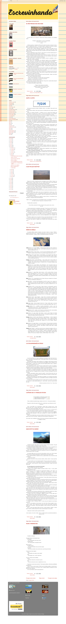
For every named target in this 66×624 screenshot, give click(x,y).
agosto (12, 153)
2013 (11, 186)
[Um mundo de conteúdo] (29, 592)
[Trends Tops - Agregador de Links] (12, 587)
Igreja (10, 120)
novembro (12, 149)
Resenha (10, 133)
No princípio (11, 125)
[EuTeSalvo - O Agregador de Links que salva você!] (45, 592)
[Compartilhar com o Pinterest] (40, 91)
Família (10, 117)
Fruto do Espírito (11, 118)
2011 (11, 189)
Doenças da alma (11, 113)
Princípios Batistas (11, 130)
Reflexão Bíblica (37, 92)
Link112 (43, 595)
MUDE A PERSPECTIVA (32, 523)
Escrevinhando (11, 115)
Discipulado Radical (12, 112)
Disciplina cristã (11, 110)
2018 (11, 179)
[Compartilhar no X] (38, 91)
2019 (11, 178)
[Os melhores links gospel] (28, 595)
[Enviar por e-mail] (36, 91)
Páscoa (10, 128)
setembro (12, 152)
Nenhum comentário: (30, 91)
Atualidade (10, 104)
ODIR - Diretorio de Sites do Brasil (14, 582)
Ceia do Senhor (11, 107)
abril (12, 172)
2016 (11, 182)
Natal (10, 124)
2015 (11, 183)
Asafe (35, 37)
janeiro (12, 176)
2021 (11, 145)
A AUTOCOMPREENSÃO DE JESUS (34, 343)
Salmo (41, 92)
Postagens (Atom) (31, 580)
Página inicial (41, 578)
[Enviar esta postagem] (34, 91)
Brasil (10, 105)
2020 (11, 146)
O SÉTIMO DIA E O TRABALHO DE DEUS (36, 392)
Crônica (10, 108)
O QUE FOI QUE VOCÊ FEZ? (33, 166)
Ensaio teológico (11, 114)
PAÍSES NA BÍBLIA (30, 229)
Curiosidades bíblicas (38, 161)
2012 (11, 187)
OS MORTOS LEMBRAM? (17, 94)
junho (12, 169)
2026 (11, 138)
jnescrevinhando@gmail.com (14, 197)
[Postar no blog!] (37, 91)
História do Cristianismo (12, 119)
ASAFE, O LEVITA (30, 98)
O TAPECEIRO (13, 167)
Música (10, 123)
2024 (11, 141)
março (12, 173)
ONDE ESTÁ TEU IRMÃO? (32, 429)
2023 (11, 142)
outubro (12, 150)
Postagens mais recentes (30, 578)
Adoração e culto (32, 92)
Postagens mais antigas (52, 578)
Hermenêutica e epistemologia (17, 89)
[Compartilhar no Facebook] (39, 91)
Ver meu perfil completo (17, 203)
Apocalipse (10, 103)
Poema (10, 129)
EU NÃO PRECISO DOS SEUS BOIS (34, 23)
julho (12, 154)
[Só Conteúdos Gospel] (45, 587)
